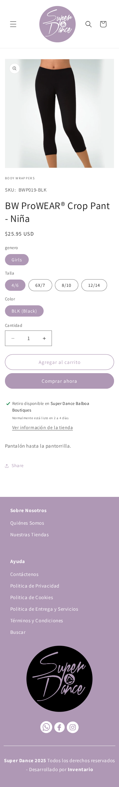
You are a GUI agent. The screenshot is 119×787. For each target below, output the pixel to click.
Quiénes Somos (27, 523)
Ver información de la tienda (42, 427)
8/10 (66, 285)
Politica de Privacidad (35, 586)
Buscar (18, 632)
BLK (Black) (24, 311)
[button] (13, 24)
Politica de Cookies (31, 597)
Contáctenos (24, 574)
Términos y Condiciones (36, 620)
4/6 (15, 285)
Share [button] (18, 465)
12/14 (94, 285)
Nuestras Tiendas (29, 534)
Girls (17, 260)
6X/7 (40, 285)
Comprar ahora (59, 381)
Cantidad (13, 325)
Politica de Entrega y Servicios (44, 609)
